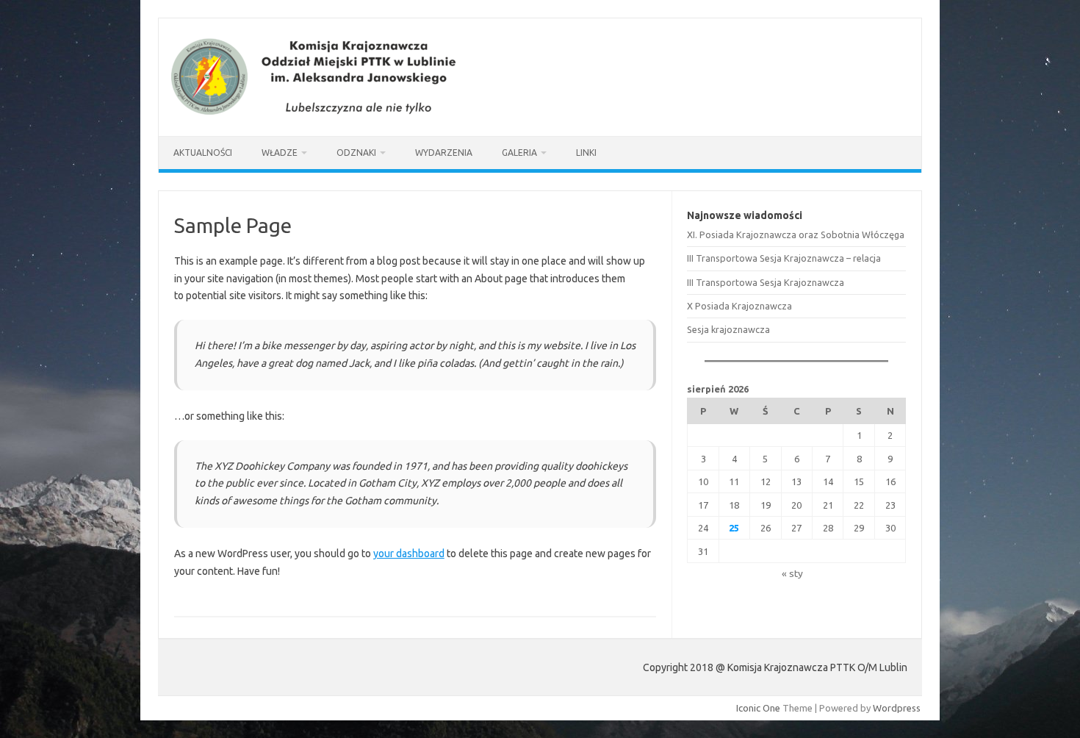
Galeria (519, 152)
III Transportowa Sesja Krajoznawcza (765, 282)
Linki (586, 152)
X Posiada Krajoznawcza (739, 306)
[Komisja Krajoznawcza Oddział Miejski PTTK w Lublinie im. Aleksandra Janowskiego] (318, 111)
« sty (792, 573)
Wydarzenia (443, 152)
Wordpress (897, 708)
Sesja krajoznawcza (728, 329)
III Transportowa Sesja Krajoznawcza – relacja (784, 258)
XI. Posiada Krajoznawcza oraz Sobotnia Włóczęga (795, 234)
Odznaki (356, 152)
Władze (280, 152)
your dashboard (408, 553)
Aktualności (202, 152)
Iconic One (758, 708)
